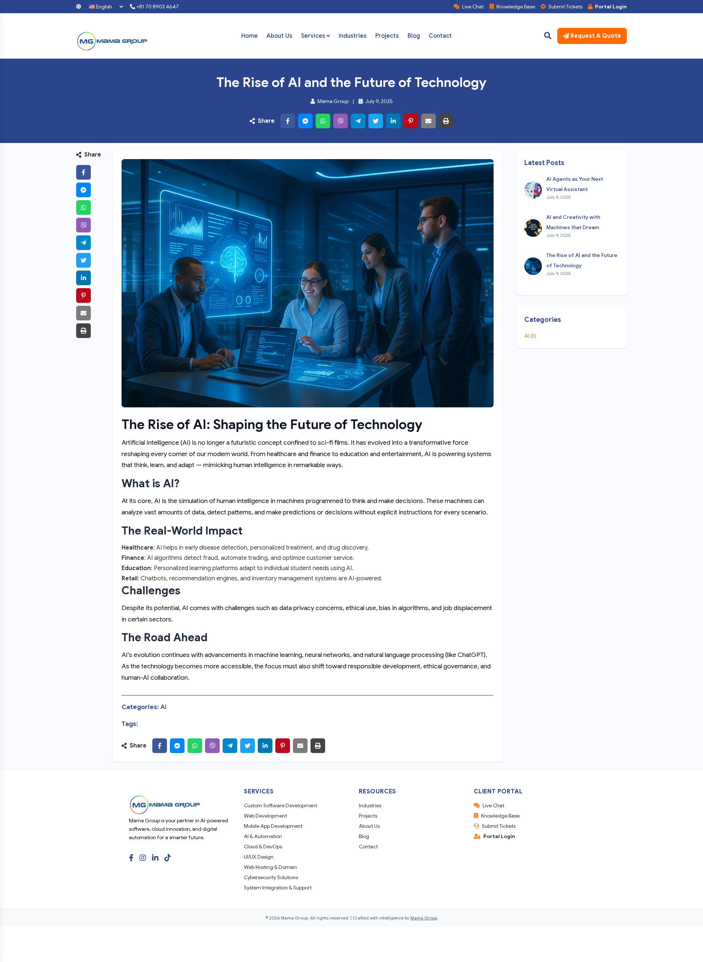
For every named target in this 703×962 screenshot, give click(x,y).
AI (163, 707)
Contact (440, 36)
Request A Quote (595, 36)
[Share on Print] (446, 121)
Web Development (265, 815)
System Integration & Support (278, 887)
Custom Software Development (280, 805)
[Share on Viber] (340, 121)
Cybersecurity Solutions (271, 877)
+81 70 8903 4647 (157, 6)
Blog (414, 36)
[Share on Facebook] (287, 121)
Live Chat (472, 6)
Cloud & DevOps (263, 846)
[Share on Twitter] (375, 121)
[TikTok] (167, 858)
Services (313, 36)
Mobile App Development (273, 826)
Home (249, 36)
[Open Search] (547, 36)
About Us (279, 36)
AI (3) (530, 336)
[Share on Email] (428, 121)
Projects (387, 36)
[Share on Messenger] (305, 121)
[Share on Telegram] (358, 121)
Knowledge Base (515, 6)
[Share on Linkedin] (393, 121)
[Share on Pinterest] (410, 121)
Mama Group (424, 918)
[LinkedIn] (155, 858)
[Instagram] (143, 858)
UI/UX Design (259, 856)
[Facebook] (131, 858)
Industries (353, 36)
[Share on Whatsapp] (323, 121)
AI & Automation (263, 836)
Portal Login (610, 6)
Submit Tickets (564, 6)
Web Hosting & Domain (270, 867)
